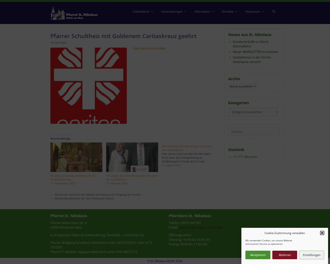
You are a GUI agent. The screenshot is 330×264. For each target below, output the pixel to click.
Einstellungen (311, 255)
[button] (322, 233)
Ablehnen (285, 255)
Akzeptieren (258, 255)
